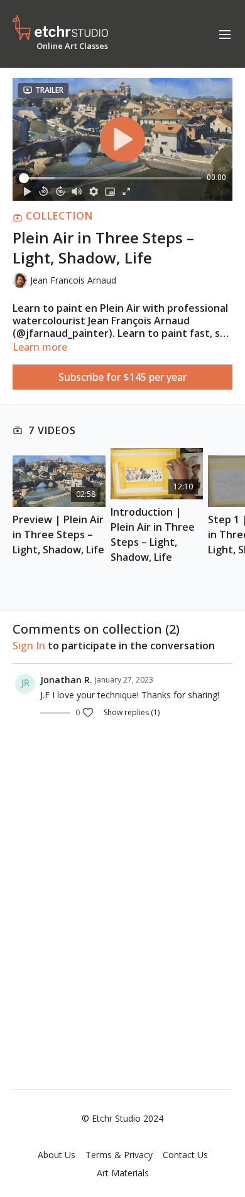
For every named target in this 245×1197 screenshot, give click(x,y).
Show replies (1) (132, 713)
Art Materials (123, 1173)
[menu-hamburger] (224, 34)
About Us (56, 1155)
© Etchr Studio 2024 (122, 1118)
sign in (29, 645)
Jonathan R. (66, 680)
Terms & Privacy (119, 1155)
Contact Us (185, 1155)
